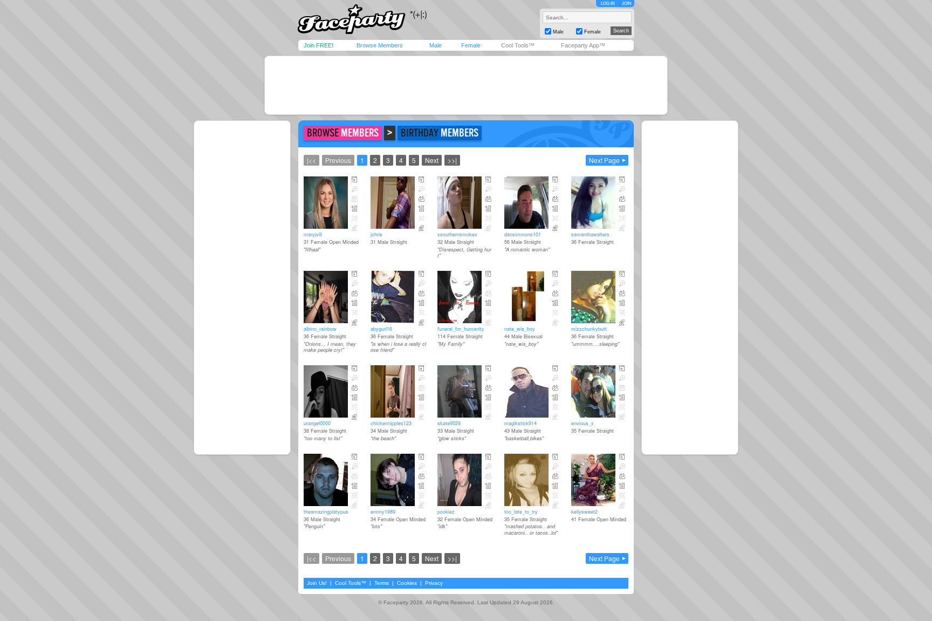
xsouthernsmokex (457, 234)
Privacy (434, 583)
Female (471, 45)
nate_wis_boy (519, 328)
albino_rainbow (320, 328)
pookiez (446, 511)
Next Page (604, 160)
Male (435, 45)
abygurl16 (381, 328)
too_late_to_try (521, 511)
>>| (452, 160)
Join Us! (317, 583)
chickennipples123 (391, 423)
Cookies (407, 583)
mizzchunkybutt (589, 328)
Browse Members (380, 45)
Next (431, 160)
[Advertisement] (466, 85)
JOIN (627, 3)
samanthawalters (590, 234)
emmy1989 (383, 511)
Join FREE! (318, 45)
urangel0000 (317, 423)
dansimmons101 (522, 234)
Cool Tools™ (517, 45)
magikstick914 (520, 423)
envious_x (582, 423)
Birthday (439, 133)
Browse (343, 133)
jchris (376, 234)
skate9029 (449, 423)
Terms (381, 583)
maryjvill (313, 234)
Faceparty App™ (583, 45)
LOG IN (608, 3)
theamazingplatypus (326, 511)
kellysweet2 (584, 511)
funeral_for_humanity (460, 328)
